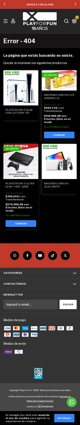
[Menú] (6, 21)
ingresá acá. (65, 396)
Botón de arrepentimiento (40, 400)
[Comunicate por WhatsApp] (72, 402)
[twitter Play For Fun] (65, 255)
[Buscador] (66, 21)
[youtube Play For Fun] (40, 255)
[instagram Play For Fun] (14, 255)
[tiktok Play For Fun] (52, 255)
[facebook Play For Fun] (27, 255)
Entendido (64, 418)
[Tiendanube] (40, 407)
